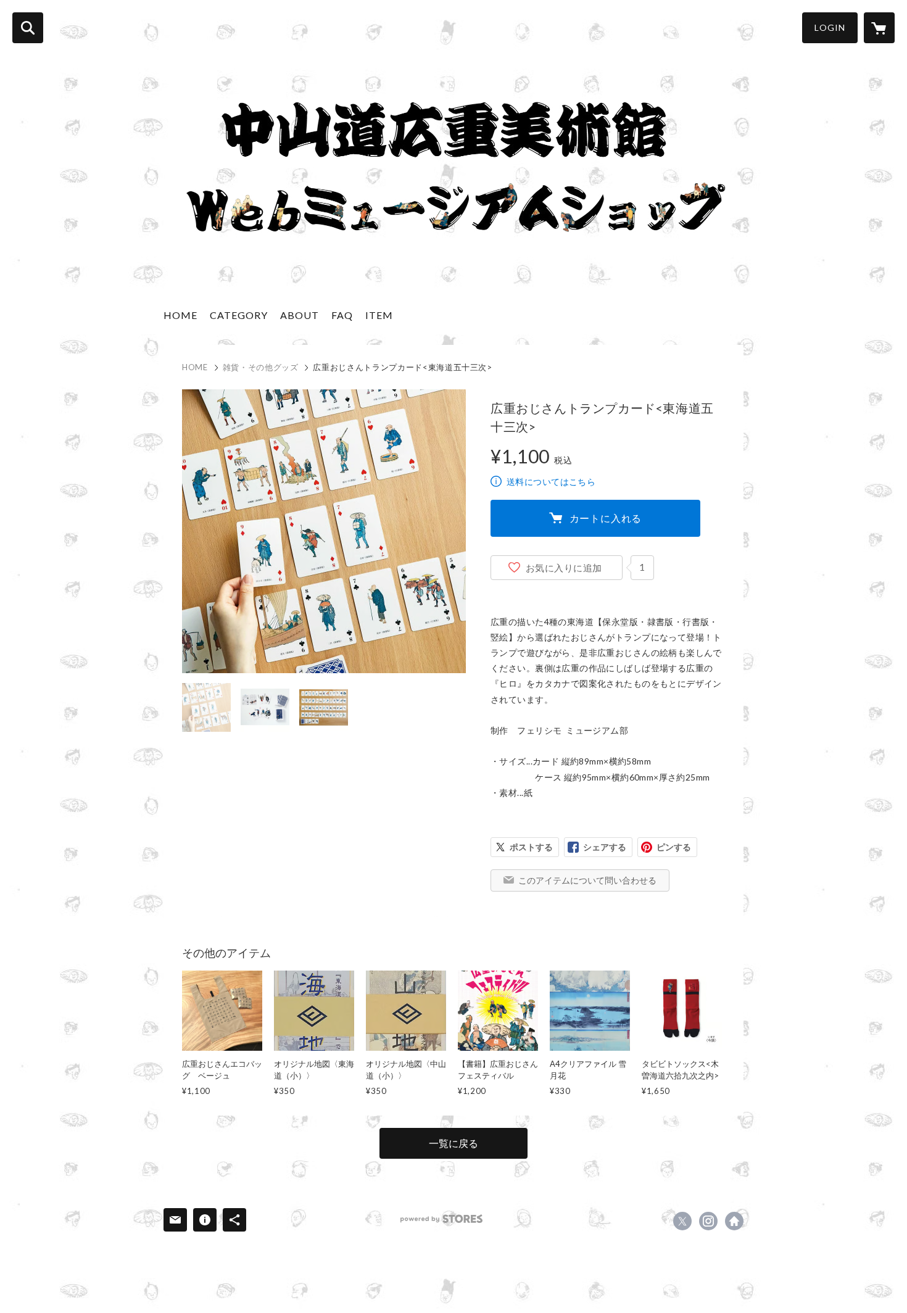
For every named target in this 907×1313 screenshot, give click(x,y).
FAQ (342, 315)
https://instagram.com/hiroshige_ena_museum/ (708, 1221)
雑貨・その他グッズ (261, 367)
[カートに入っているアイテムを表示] (879, 27)
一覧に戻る (453, 1143)
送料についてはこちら (551, 481)
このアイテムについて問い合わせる (587, 880)
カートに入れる (605, 518)
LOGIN (829, 27)
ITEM (379, 315)
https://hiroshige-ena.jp (734, 1221)
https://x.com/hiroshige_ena (682, 1221)
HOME (180, 315)
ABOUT (299, 315)
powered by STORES (441, 1219)
